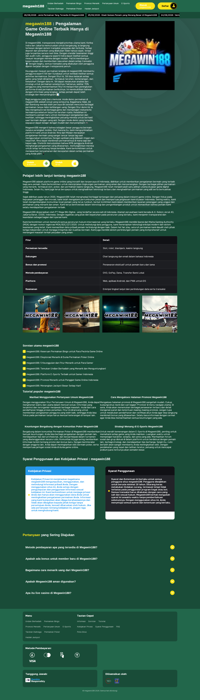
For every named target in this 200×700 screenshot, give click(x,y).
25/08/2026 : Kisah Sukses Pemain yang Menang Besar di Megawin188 (122, 15)
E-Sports (125, 3)
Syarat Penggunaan (104, 626)
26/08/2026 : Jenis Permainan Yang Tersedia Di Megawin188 (54, 15)
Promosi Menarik (91, 3)
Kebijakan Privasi (85, 626)
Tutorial (101, 621)
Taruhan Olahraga (55, 8)
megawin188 (33, 6)
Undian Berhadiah (55, 3)
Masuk (145, 6)
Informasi (81, 621)
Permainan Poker (74, 8)
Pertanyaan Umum (110, 3)
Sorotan (92, 621)
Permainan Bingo (73, 3)
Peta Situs (82, 632)
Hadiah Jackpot (92, 8)
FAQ (118, 626)
